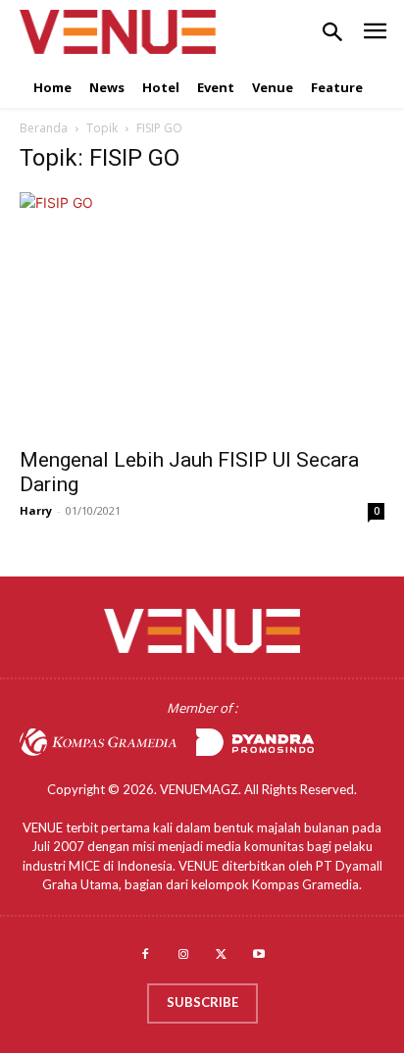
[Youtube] (259, 955)
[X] (221, 955)
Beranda (44, 128)
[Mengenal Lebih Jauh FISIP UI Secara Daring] (202, 313)
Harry (36, 510)
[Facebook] (144, 955)
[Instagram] (183, 955)
